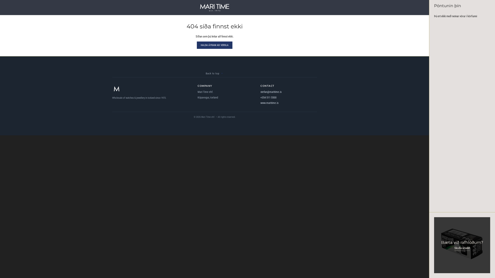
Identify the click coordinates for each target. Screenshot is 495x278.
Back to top (212, 73)
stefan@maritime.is (271, 91)
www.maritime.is (269, 102)
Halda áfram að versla (215, 45)
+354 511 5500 (268, 97)
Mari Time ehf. (208, 117)
